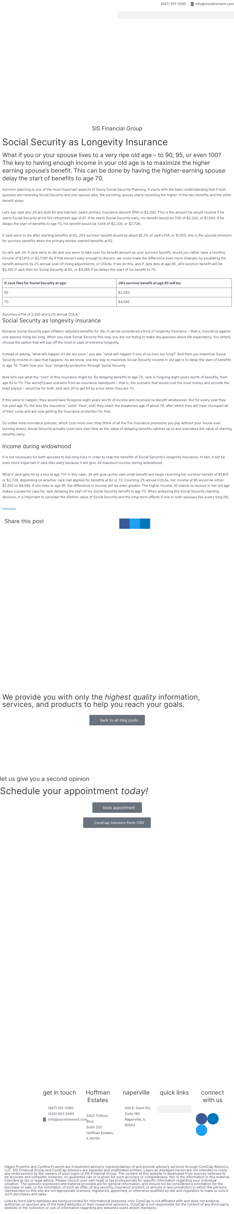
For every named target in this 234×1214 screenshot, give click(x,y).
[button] (175, 15)
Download (8, 508)
